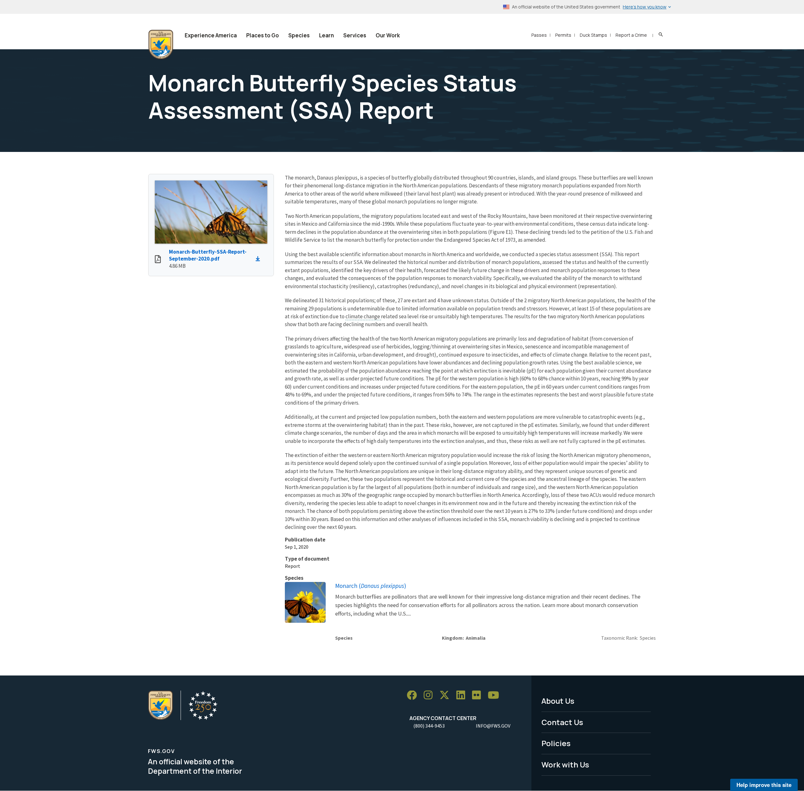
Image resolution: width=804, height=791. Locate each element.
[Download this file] (259, 259)
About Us (557, 701)
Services (354, 35)
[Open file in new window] (158, 259)
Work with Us (565, 764)
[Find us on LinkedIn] (463, 695)
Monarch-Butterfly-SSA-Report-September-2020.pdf (208, 255)
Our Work (388, 35)
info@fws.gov (493, 726)
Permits (563, 35)
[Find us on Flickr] (478, 695)
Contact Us (562, 722)
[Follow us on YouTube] (495, 695)
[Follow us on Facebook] (414, 695)
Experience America (211, 35)
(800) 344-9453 (429, 726)
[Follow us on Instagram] (430, 695)
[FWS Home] (160, 45)
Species (299, 35)
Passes (539, 35)
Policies (556, 743)
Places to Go (262, 35)
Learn (326, 35)
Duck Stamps (593, 35)
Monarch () (370, 585)
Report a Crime (631, 35)
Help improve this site (763, 784)
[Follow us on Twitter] (446, 695)
